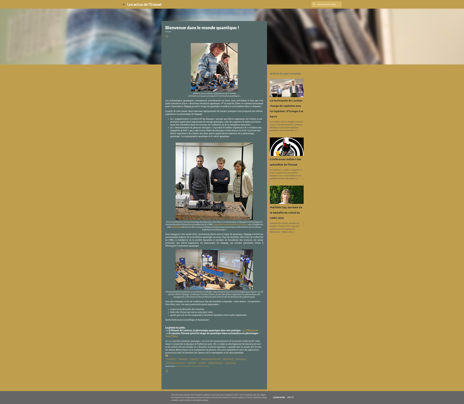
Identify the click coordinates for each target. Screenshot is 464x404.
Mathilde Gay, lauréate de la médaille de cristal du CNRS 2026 (286, 212)
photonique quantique (175, 363)
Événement (183, 359)
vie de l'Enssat (230, 363)
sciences (202, 363)
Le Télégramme (250, 330)
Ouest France (171, 336)
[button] (166, 36)
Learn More (279, 397)
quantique (192, 363)
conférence (171, 359)
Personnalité (228, 359)
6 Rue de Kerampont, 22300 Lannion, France (192, 366)
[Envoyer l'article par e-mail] (166, 356)
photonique (241, 359)
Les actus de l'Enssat (144, 4)
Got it (290, 397)
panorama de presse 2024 (210, 359)
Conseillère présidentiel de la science (230, 224)
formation (194, 359)
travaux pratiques (215, 363)
